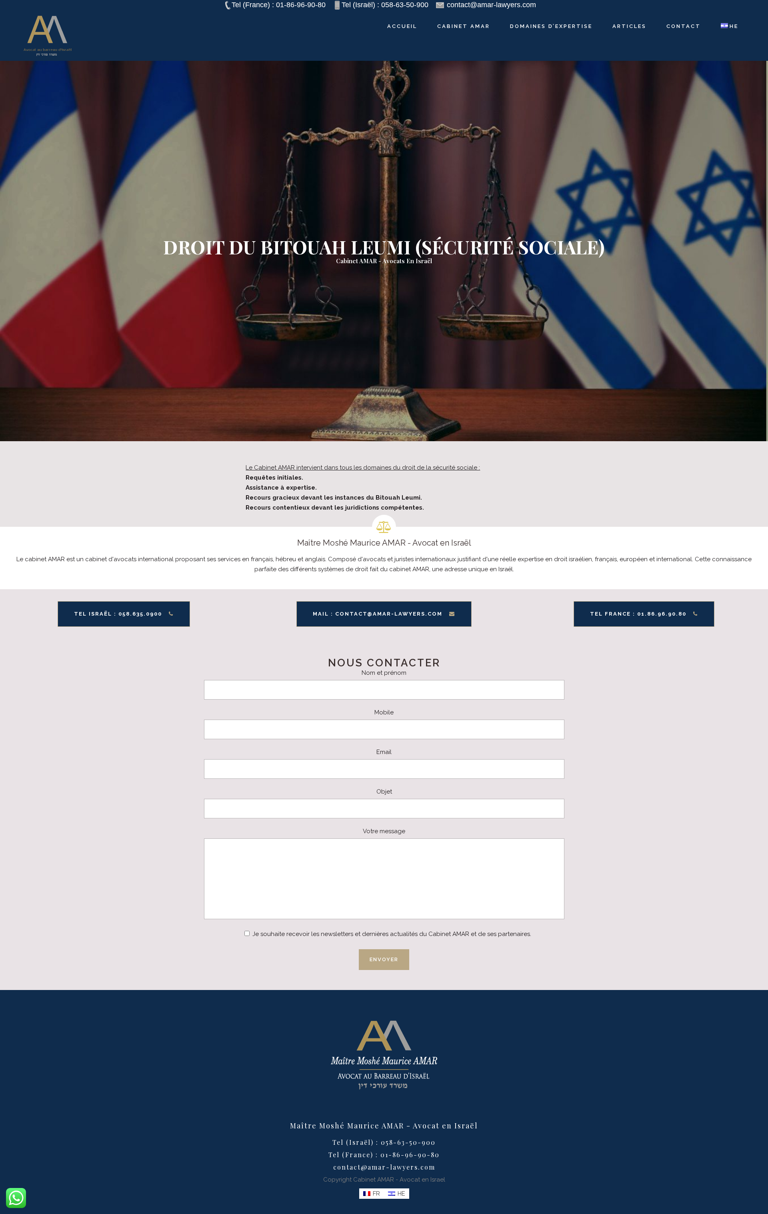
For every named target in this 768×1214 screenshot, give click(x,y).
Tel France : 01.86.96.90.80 (638, 614)
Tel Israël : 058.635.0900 (118, 614)
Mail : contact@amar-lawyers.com (377, 614)
